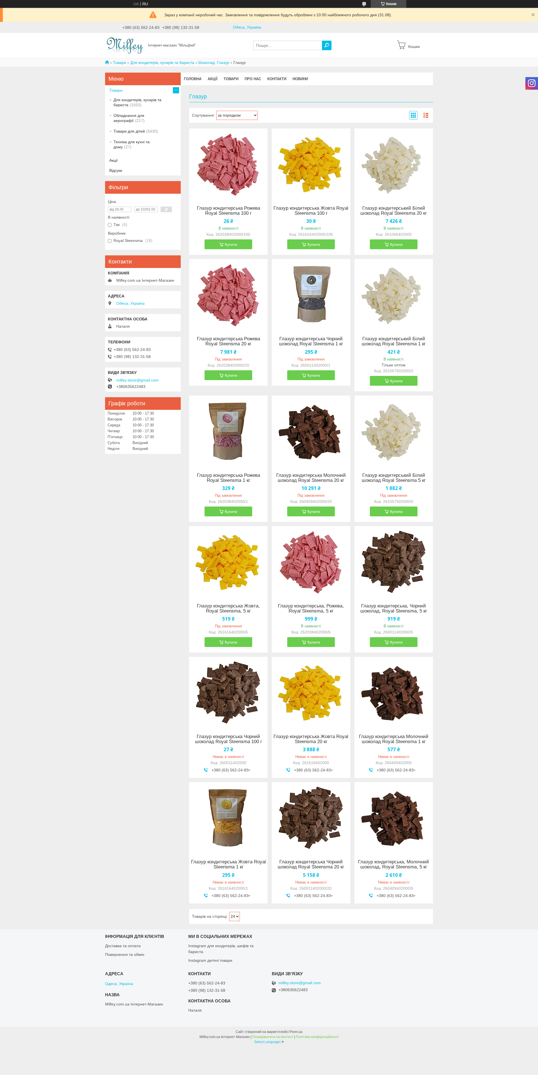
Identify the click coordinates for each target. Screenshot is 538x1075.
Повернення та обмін (124, 954)
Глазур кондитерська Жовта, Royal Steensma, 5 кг (228, 609)
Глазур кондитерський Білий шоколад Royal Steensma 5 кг (394, 478)
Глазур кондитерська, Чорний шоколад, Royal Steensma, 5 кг (393, 609)
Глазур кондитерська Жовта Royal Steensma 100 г (310, 211)
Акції (212, 79)
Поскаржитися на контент (272, 1037)
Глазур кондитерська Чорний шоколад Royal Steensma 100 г (228, 739)
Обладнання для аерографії (128, 118)
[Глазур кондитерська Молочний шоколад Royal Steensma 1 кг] (393, 692)
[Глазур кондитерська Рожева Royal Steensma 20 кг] (228, 294)
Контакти (276, 79)
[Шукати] (326, 45)
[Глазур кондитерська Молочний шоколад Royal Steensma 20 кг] (311, 431)
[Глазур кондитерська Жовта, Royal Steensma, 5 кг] (228, 561)
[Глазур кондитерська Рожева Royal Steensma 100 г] (228, 163)
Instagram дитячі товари (210, 960)
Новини (300, 79)
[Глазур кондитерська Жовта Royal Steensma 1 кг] (228, 817)
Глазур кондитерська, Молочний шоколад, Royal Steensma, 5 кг (393, 864)
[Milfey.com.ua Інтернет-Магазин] (125, 45)
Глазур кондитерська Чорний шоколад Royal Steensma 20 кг (311, 864)
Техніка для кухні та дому (131, 144)
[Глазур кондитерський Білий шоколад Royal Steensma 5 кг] (393, 431)
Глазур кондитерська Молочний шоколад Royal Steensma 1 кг (393, 739)
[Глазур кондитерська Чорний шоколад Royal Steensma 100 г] (228, 692)
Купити (231, 244)
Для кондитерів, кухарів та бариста (162, 62)
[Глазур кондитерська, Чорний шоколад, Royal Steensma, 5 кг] (393, 561)
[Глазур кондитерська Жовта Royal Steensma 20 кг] (311, 692)
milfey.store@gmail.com (137, 380)
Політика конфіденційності (317, 1037)
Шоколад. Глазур (213, 62)
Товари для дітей (129, 131)
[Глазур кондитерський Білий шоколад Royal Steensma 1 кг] (393, 294)
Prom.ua (295, 1032)
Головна (192, 79)
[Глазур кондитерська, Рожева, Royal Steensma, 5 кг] (311, 561)
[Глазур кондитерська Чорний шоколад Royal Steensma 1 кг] (311, 294)
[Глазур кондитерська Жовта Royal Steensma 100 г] (311, 163)
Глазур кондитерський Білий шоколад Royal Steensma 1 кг (394, 341)
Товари (119, 62)
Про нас (253, 79)
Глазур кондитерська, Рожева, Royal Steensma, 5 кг (311, 609)
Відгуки (115, 170)
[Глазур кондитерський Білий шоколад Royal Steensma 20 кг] (393, 163)
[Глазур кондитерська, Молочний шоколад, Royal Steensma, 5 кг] (393, 817)
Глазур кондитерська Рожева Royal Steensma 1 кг (228, 478)
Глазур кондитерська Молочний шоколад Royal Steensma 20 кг (311, 478)
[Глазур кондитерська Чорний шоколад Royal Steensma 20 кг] (311, 817)
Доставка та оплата (123, 946)
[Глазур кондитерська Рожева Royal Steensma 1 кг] (228, 431)
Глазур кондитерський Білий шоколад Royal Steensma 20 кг (393, 211)
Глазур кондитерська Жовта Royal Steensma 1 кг (228, 864)
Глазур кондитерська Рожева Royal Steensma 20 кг (228, 341)
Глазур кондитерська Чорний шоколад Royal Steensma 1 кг (311, 341)
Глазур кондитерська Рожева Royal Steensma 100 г (228, 211)
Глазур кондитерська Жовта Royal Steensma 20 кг (310, 739)
